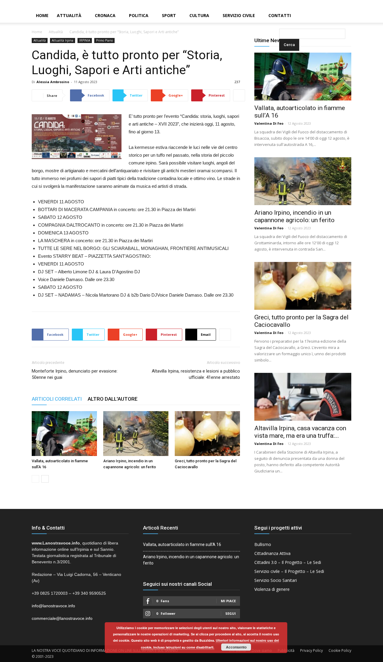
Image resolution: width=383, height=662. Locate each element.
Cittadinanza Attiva (272, 553)
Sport (169, 15)
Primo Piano (104, 40)
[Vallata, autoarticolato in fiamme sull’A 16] (64, 433)
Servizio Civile (239, 15)
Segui (230, 613)
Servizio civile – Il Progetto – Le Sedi (289, 571)
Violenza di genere (272, 589)
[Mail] (368, 4)
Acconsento (236, 647)
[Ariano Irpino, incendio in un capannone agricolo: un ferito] (135, 433)
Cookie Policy (340, 650)
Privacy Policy (311, 650)
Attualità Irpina (62, 40)
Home (42, 15)
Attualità (69, 15)
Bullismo (262, 544)
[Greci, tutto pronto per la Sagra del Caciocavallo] (207, 433)
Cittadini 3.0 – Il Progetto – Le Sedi (287, 562)
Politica (138, 15)
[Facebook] (358, 4)
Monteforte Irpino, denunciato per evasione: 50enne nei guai (75, 374)
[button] (280, 16)
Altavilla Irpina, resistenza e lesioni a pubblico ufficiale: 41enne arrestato (196, 374)
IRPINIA (84, 40)
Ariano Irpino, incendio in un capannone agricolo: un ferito (294, 216)
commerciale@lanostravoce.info (62, 618)
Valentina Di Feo (268, 123)
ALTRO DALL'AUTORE (113, 399)
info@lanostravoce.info (53, 605)
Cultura (199, 15)
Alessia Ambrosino (53, 82)
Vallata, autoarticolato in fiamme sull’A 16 (182, 544)
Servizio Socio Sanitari (275, 580)
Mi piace (228, 601)
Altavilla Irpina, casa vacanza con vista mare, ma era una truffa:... (300, 432)
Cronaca (105, 15)
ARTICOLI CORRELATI (57, 399)
